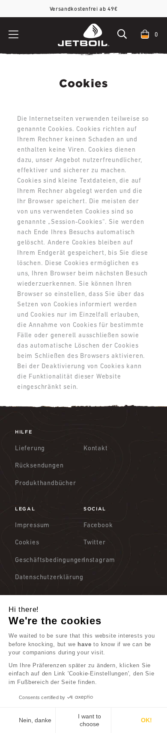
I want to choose (89, 720)
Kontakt (96, 448)
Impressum (32, 524)
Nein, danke (35, 720)
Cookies (27, 542)
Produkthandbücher (45, 482)
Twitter (95, 542)
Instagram (99, 559)
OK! (146, 720)
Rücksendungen (39, 465)
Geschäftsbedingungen (49, 559)
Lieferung (30, 448)
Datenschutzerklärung (49, 576)
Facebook (98, 524)
